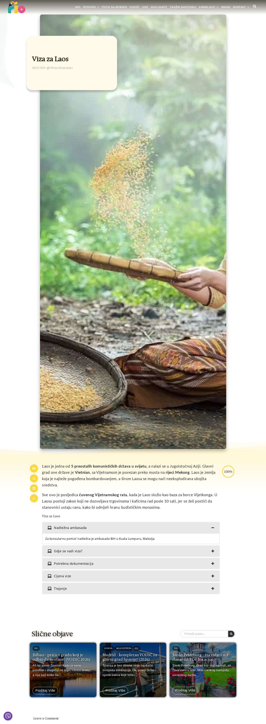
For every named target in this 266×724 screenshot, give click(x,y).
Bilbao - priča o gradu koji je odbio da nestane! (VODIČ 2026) (61, 657)
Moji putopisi (123, 648)
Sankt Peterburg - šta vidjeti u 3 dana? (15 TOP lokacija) (200, 657)
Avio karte (159, 7)
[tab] (131, 527)
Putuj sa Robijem (114, 7)
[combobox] (204, 634)
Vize (145, 7)
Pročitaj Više (45, 690)
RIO (78, 7)
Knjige (225, 7)
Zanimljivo (207, 7)
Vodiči (134, 7)
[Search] (231, 634)
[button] (34, 468)
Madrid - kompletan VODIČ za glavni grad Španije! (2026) (130, 657)
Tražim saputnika (183, 7)
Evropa (108, 648)
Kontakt (239, 7)
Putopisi (89, 7)
